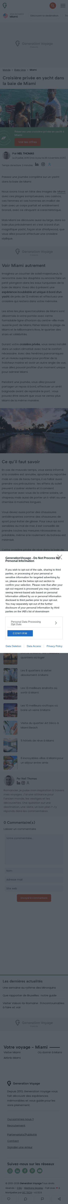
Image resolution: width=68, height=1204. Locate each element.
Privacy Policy (54, 646)
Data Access (34, 646)
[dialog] (34, 602)
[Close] (60, 558)
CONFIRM (20, 633)
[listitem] (34, 622)
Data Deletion (13, 646)
